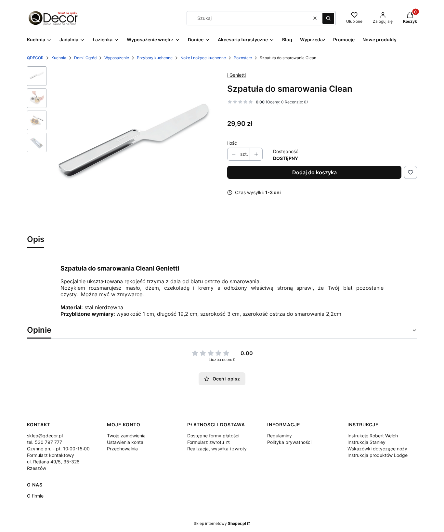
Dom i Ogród (85, 57)
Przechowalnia (122, 448)
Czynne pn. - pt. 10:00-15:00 (58, 448)
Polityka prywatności (289, 442)
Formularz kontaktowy (50, 455)
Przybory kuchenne (155, 57)
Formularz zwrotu (206, 442)
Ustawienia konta (125, 442)
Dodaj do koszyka (314, 172)
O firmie (35, 496)
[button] (328, 18)
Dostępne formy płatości (213, 435)
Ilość (232, 143)
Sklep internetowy (220, 523)
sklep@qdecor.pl (45, 435)
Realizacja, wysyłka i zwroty (217, 448)
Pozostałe (243, 57)
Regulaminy (279, 435)
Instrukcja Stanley (366, 442)
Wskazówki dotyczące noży (377, 448)
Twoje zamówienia (126, 435)
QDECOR (35, 57)
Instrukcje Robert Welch (372, 435)
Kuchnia (58, 57)
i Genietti (236, 75)
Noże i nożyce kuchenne (203, 57)
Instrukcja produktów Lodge (377, 455)
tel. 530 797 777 (44, 442)
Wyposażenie (116, 57)
